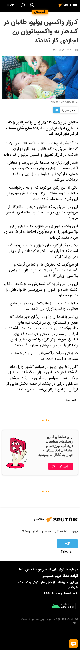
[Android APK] (63, 607)
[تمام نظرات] (73, 643)
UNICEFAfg (68, 102)
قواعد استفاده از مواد (50, 570)
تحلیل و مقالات (29, 531)
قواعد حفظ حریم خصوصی (60, 576)
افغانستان (70, 401)
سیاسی (46, 531)
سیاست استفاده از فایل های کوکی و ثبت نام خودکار (48, 584)
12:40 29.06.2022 (65, 51)
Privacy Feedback (64, 594)
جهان (75, 531)
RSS (46, 593)
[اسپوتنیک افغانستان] (69, 7)
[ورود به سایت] (31, 4)
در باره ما (72, 570)
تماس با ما (26, 570)
